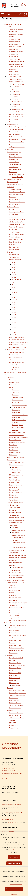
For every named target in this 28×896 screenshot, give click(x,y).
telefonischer (11, 822)
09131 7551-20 (9, 771)
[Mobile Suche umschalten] (9, 14)
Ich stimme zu (14, 857)
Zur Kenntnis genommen (14, 889)
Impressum (14, 894)
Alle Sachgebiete (9, 831)
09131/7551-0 (9, 768)
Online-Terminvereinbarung (13, 812)
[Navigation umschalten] (2, 14)
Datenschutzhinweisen (19, 850)
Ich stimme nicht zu (14, 863)
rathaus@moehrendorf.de (13, 773)
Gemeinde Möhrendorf (14, 6)
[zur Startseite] (4, 6)
